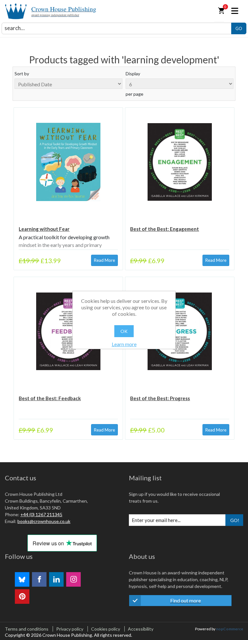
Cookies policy (105, 629)
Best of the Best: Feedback (50, 398)
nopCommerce (229, 628)
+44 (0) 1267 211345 (41, 514)
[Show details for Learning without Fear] (68, 161)
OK (124, 331)
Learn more (124, 344)
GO (238, 28)
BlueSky (22, 579)
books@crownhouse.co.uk (43, 521)
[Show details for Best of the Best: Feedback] (68, 331)
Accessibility (140, 629)
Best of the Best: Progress (160, 398)
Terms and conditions (26, 629)
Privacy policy (69, 629)
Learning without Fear (44, 229)
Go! (234, 520)
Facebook (39, 579)
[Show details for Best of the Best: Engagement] (179, 161)
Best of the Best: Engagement (164, 229)
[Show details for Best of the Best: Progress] (179, 331)
